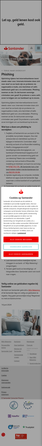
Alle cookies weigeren (21, 239)
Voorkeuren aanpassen (21, 247)
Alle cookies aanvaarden (21, 254)
